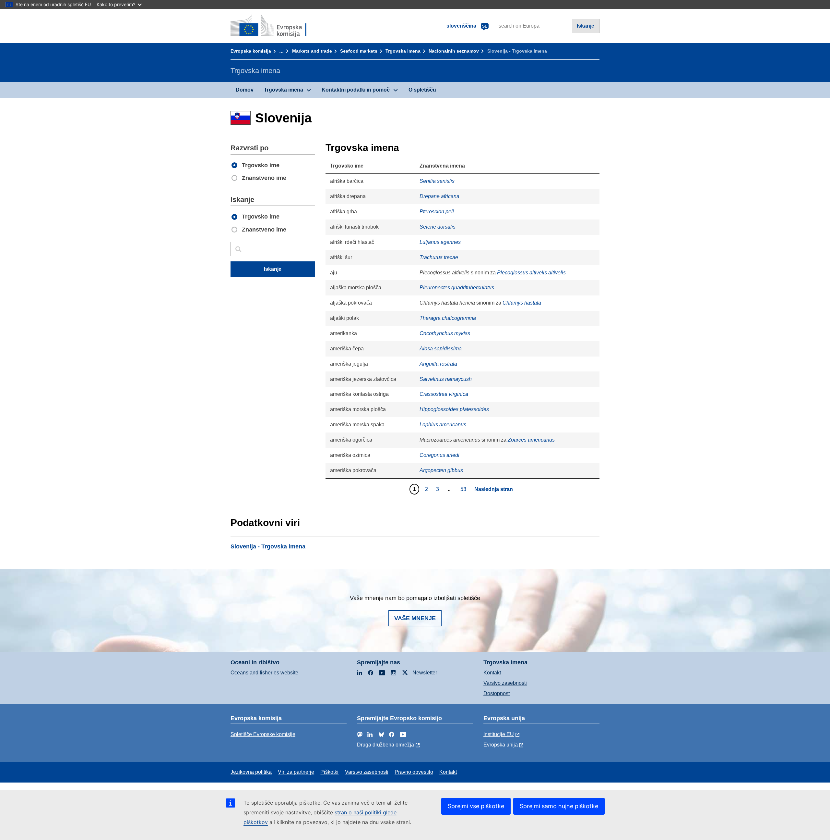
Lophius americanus (443, 424)
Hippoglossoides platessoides (454, 409)
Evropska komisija (251, 51)
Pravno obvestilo (414, 772)
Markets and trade (312, 51)
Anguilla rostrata (438, 364)
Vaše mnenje (415, 618)
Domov (245, 90)
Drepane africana (439, 196)
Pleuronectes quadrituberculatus (457, 287)
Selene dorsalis (438, 227)
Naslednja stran (493, 489)
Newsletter (424, 672)
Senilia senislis (437, 181)
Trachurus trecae (439, 257)
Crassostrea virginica (444, 394)
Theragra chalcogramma (448, 318)
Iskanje (585, 26)
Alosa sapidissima (441, 348)
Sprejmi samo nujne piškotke (559, 806)
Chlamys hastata (522, 303)
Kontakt (492, 672)
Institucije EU (498, 734)
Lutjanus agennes (440, 242)
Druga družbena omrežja (385, 744)
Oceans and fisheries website (264, 672)
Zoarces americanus (531, 440)
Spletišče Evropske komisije (263, 734)
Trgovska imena (403, 51)
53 (464, 489)
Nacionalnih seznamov (454, 51)
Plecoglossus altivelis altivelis (531, 272)
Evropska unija (500, 744)
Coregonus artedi (439, 455)
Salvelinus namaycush (446, 379)
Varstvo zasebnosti (505, 683)
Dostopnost (496, 693)
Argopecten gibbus (441, 470)
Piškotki (329, 772)
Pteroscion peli (437, 211)
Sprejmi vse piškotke (476, 806)
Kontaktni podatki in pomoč (356, 90)
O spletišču (422, 90)
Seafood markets (358, 51)
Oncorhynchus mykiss (445, 333)
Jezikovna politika (251, 772)
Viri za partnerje (296, 772)
